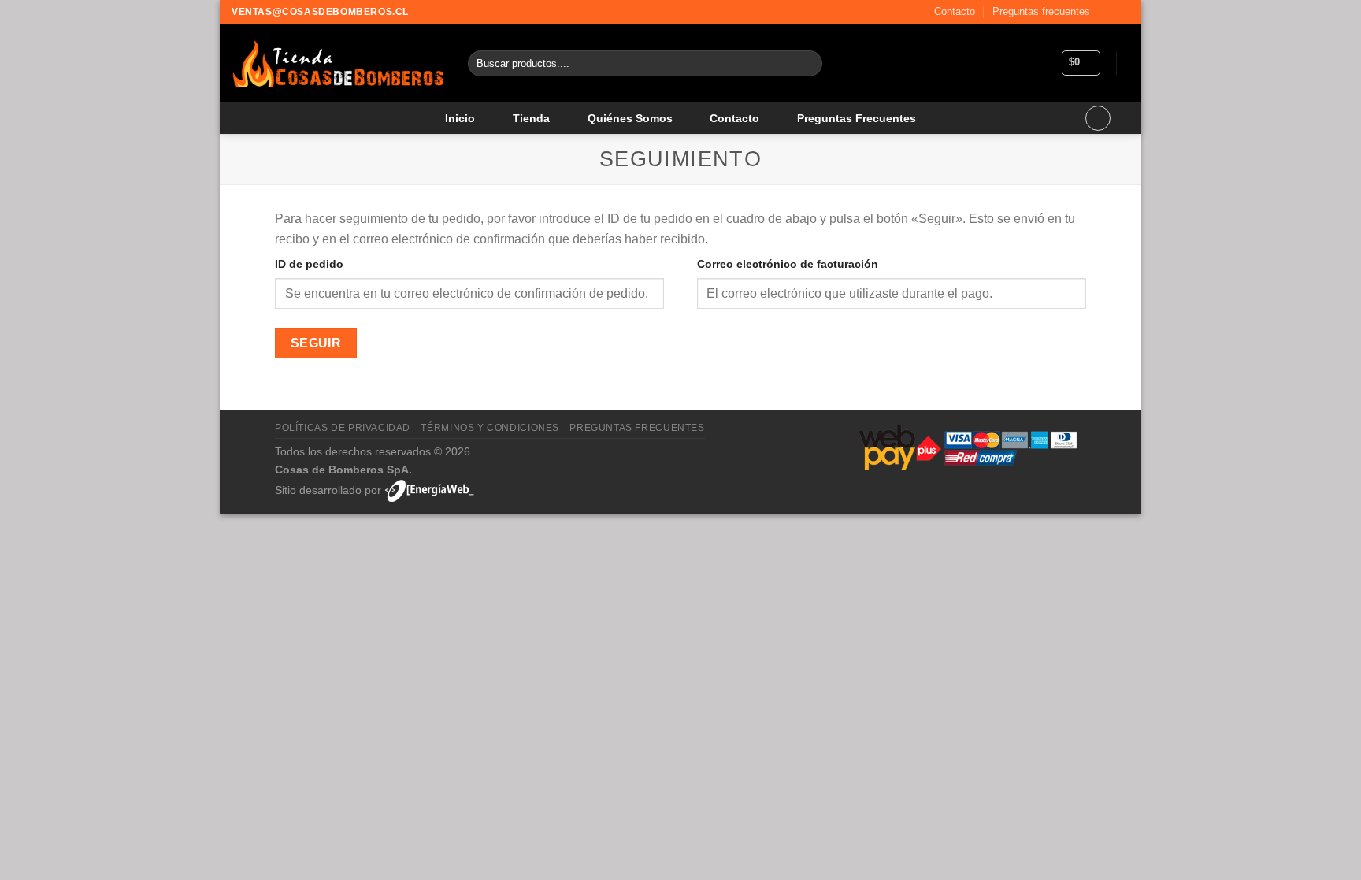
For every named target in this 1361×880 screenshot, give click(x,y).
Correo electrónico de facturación (787, 264)
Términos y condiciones (489, 427)
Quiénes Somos (630, 118)
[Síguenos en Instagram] (1121, 11)
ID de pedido (309, 264)
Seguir (316, 343)
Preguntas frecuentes (1041, 11)
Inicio (460, 118)
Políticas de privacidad (342, 427)
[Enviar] (807, 63)
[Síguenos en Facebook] (1106, 11)
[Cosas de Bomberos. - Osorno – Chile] (338, 63)
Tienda (531, 118)
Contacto (954, 11)
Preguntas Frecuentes (856, 118)
